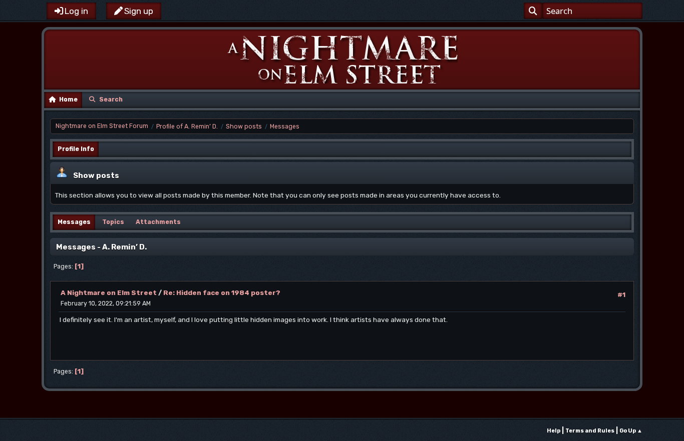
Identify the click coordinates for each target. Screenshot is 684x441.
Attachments (158, 222)
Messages (74, 222)
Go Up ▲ (630, 431)
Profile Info (76, 149)
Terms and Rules (589, 431)
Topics (113, 222)
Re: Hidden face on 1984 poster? (221, 292)
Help (553, 431)
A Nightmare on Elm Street (109, 292)
